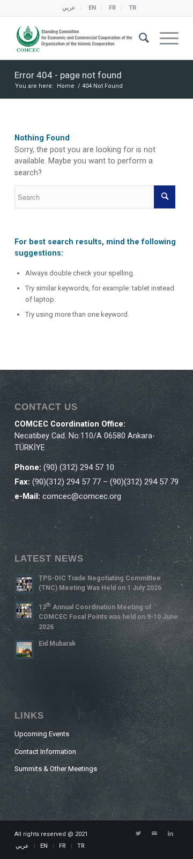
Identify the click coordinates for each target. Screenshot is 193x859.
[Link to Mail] (154, 834)
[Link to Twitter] (138, 834)
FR (112, 7)
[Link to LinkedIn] (170, 834)
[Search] (138, 38)
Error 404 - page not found (68, 75)
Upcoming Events (41, 734)
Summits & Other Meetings (55, 769)
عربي (69, 7)
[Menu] (164, 38)
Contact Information (45, 752)
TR (132, 7)
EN (92, 7)
